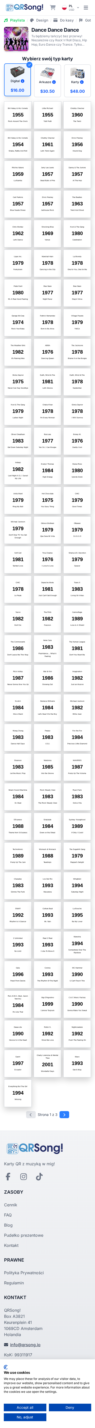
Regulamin (14, 1282)
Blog (8, 1225)
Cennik (10, 1204)
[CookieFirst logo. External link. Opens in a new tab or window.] (6, 1367)
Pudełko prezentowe (23, 1235)
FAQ (8, 1214)
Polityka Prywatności (24, 1272)
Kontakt (11, 1245)
